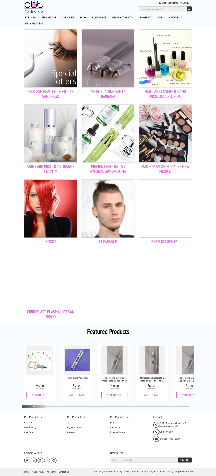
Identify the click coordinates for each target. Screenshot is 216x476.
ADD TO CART (40, 395)
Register (174, 2)
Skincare (68, 17)
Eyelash (28, 422)
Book (83, 17)
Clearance (99, 17)
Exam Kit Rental (123, 17)
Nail (160, 17)
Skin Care (71, 422)
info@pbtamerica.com (169, 439)
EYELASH (30, 17)
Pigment (145, 17)
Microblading (34, 23)
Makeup (173, 17)
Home (26, 471)
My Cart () (185, 2)
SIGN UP (184, 460)
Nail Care (28, 432)
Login (164, 2)
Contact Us (64, 471)
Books (113, 422)
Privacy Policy (38, 471)
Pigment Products (75, 427)
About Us (51, 471)
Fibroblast (49, 17)
